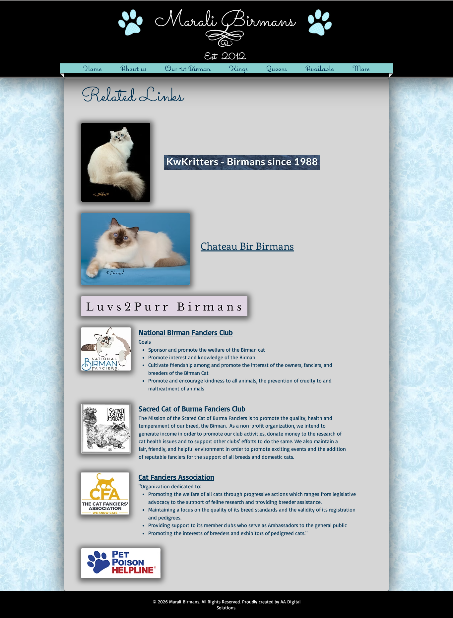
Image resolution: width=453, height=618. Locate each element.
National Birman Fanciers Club (186, 332)
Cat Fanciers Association (176, 476)
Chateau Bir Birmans (247, 245)
